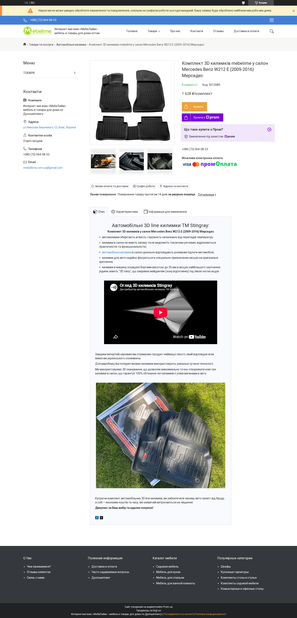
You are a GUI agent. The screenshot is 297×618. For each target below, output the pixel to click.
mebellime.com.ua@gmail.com (43, 167)
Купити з (199, 117)
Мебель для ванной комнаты (175, 583)
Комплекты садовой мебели (240, 583)
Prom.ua (168, 606)
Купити (198, 106)
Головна (131, 31)
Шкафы (226, 566)
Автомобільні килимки (71, 44)
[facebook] (97, 518)
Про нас (175, 31)
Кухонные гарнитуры (235, 572)
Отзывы (218, 31)
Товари (152, 31)
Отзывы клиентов (39, 572)
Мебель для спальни (170, 577)
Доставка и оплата (246, 31)
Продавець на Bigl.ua (148, 610)
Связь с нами (35, 577)
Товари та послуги (41, 44)
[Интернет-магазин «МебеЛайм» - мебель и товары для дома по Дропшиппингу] (37, 31)
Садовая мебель (167, 566)
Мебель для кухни (168, 572)
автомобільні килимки (117, 252)
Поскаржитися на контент (178, 614)
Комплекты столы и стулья (239, 577)
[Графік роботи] (272, 20)
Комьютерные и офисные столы (242, 588)
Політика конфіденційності (210, 614)
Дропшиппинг (101, 577)
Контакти (197, 31)
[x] (101, 518)
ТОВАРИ (29, 72)
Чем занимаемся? (39, 566)
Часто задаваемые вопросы (110, 572)
